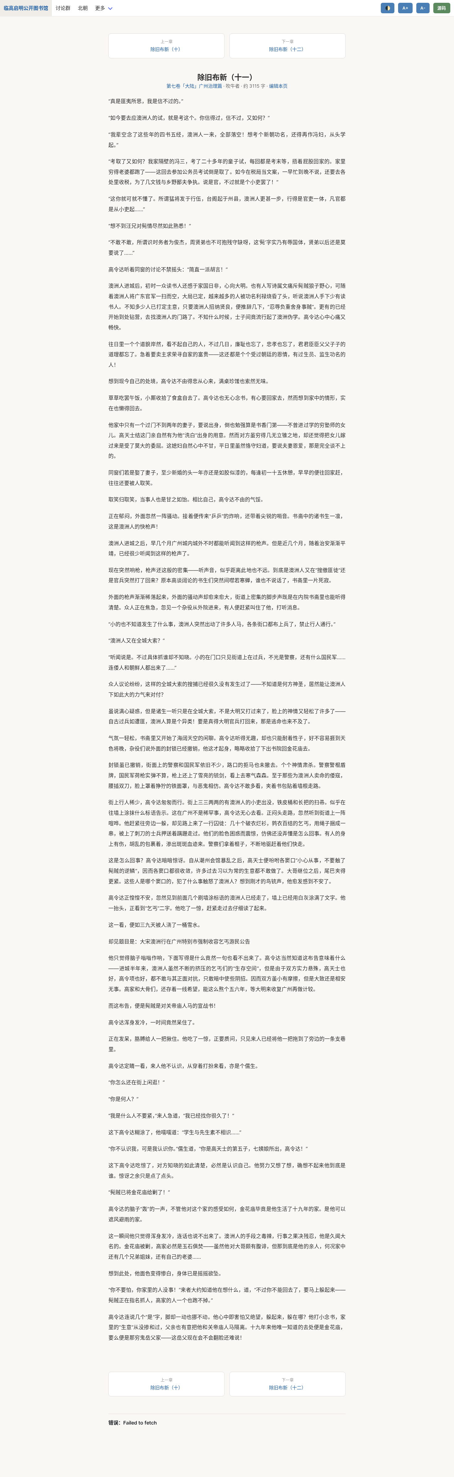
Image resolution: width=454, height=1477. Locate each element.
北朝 (83, 8)
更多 (100, 8)
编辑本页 (278, 86)
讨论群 (63, 8)
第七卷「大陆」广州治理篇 (194, 86)
